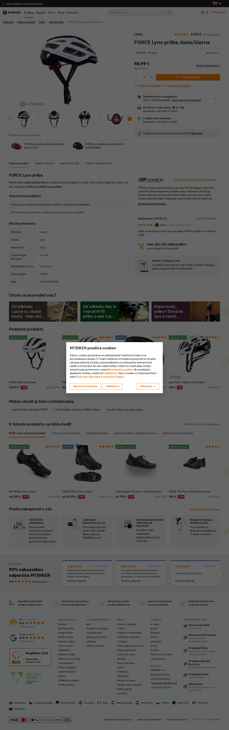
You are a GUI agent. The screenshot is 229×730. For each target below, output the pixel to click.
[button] (110, 373)
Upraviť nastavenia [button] (85, 386)
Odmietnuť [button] (112, 386)
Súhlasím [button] (148, 387)
